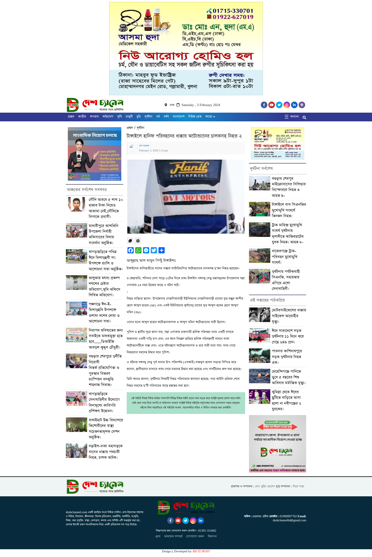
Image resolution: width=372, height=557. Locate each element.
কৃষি (119, 116)
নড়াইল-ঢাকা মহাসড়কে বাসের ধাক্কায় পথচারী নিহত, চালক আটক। (106, 452)
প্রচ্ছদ (71, 116)
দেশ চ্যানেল (144, 145)
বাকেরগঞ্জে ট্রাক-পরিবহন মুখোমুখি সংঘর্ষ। (284, 257)
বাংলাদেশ (178, 116)
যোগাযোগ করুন (195, 536)
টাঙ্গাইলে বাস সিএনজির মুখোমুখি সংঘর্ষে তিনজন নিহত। (289, 210)
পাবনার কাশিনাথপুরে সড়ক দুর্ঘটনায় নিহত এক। (287, 357)
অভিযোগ (107, 116)
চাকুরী (129, 116)
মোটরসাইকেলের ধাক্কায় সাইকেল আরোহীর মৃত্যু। (289, 316)
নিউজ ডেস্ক (195, 116)
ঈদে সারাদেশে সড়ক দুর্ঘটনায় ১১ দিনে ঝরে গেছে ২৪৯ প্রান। (288, 336)
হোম (157, 536)
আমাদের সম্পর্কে (173, 536)
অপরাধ (94, 116)
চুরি (139, 116)
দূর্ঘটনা (148, 116)
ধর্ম (158, 116)
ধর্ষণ (166, 116)
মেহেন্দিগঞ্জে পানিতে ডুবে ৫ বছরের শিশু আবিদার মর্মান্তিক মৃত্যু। (289, 377)
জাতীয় (82, 116)
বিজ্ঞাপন (212, 536)
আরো (208, 116)
